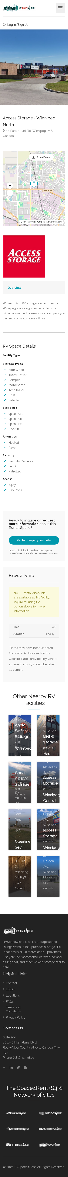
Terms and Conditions (13, 1009)
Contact (11, 983)
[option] (34, 67)
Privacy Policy (15, 1017)
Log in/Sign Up (17, 24)
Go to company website (34, 540)
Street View (43, 157)
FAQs (10, 1001)
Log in (10, 989)
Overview (14, 288)
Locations (13, 995)
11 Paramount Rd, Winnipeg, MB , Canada (28, 133)
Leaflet (25, 222)
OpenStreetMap (40, 222)
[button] (10, 186)
